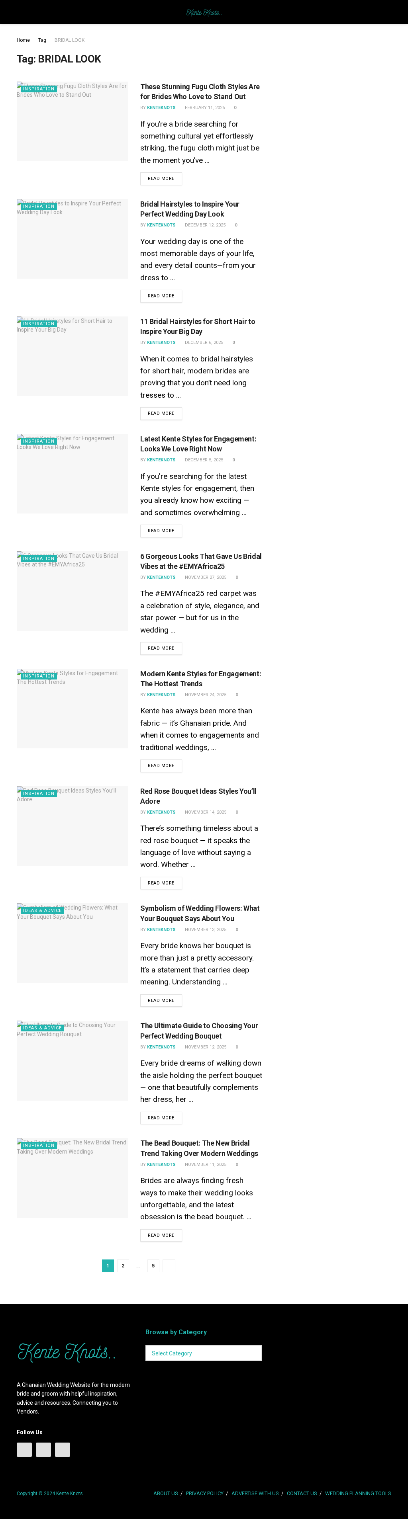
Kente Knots (69, 1493)
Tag (42, 40)
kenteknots (161, 107)
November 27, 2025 (205, 577)
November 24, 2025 (205, 694)
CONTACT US (302, 1493)
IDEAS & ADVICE (42, 910)
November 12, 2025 (205, 1047)
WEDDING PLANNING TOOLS (358, 1493)
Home (23, 40)
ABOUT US (165, 1493)
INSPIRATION (39, 89)
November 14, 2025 (205, 812)
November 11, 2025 (205, 1164)
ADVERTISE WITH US (255, 1493)
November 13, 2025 (205, 929)
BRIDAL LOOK (69, 40)
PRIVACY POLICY (205, 1493)
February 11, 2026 (204, 107)
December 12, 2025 (205, 225)
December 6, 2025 (203, 342)
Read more (161, 178)
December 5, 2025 (203, 460)
